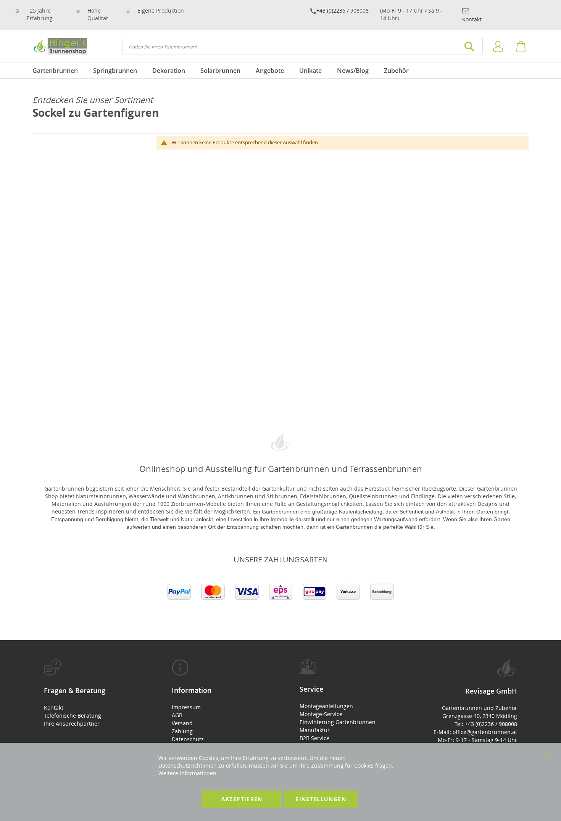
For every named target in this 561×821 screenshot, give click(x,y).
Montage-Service (321, 714)
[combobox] (303, 46)
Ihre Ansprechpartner (72, 723)
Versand (182, 723)
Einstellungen (320, 799)
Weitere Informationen (187, 773)
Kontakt (472, 19)
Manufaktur (315, 730)
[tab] (89, 693)
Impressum (186, 707)
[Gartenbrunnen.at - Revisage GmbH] (59, 46)
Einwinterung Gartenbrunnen (338, 722)
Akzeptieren (242, 799)
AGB (177, 715)
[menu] (280, 70)
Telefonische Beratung (72, 715)
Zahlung (182, 731)
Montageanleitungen (326, 706)
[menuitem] (58, 70)
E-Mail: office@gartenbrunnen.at (475, 732)
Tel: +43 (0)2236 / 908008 (486, 724)
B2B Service (314, 738)
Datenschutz (188, 739)
